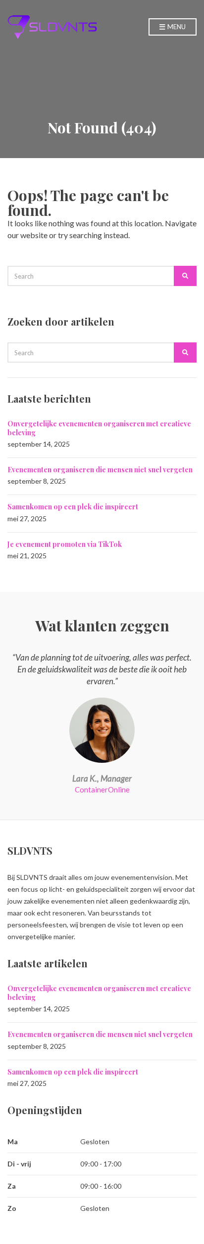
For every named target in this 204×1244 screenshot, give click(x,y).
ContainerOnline (102, 789)
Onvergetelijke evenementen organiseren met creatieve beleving (99, 428)
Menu (176, 27)
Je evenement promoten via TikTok (64, 544)
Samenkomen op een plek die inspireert (72, 506)
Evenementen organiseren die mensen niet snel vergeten (100, 469)
